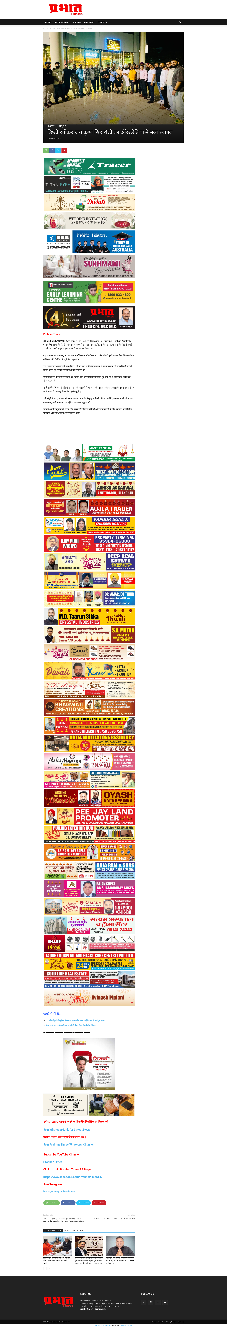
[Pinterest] (64, 150)
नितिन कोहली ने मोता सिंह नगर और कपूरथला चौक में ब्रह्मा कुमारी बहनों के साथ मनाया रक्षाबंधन (56, 1260)
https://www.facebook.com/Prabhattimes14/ (72, 1177)
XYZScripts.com (126, 1325)
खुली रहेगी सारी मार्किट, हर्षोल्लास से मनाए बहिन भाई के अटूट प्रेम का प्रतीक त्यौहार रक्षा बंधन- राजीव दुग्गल (120, 1260)
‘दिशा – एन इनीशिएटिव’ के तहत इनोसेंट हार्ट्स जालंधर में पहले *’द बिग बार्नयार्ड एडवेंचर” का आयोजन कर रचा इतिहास (63, 1220)
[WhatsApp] (46, 150)
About (153, 1322)
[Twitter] (58, 150)
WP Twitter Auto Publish (103, 1325)
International (62, 22)
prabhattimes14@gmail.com (93, 1309)
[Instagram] (150, 1302)
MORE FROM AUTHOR (74, 1231)
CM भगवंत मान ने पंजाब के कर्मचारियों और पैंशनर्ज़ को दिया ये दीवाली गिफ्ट (71, 1025)
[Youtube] (165, 1302)
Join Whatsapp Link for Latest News (67, 1129)
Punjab (77, 22)
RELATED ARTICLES (53, 1231)
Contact (181, 1322)
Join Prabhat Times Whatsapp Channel (68, 1144)
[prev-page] (45, 1268)
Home (48, 22)
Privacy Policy (171, 1322)
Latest (52, 28)
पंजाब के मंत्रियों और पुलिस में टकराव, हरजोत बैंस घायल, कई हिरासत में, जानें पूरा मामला (75, 1020)
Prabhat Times (53, 1162)
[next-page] (49, 1268)
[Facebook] (52, 150)
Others (101, 22)
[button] (180, 22)
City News (89, 22)
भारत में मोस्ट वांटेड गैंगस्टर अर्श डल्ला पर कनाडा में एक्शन (114, 1219)
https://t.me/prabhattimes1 (59, 1191)
